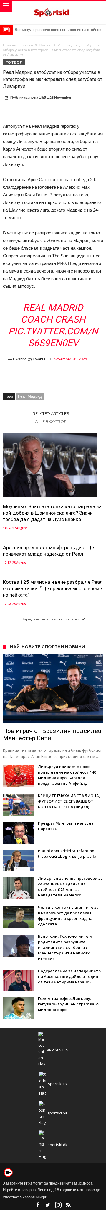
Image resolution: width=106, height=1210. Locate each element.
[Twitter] (48, 1205)
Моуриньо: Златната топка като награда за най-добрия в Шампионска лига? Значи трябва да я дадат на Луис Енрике (52, 512)
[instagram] (58, 1205)
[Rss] (68, 1205)
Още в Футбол (51, 421)
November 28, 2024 (70, 359)
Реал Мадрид (30, 396)
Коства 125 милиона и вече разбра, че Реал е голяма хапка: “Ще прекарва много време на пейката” (52, 588)
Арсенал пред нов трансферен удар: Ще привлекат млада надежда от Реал (48, 550)
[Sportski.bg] (53, 6)
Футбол (45, 45)
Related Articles (51, 413)
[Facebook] (37, 1205)
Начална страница (18, 45)
